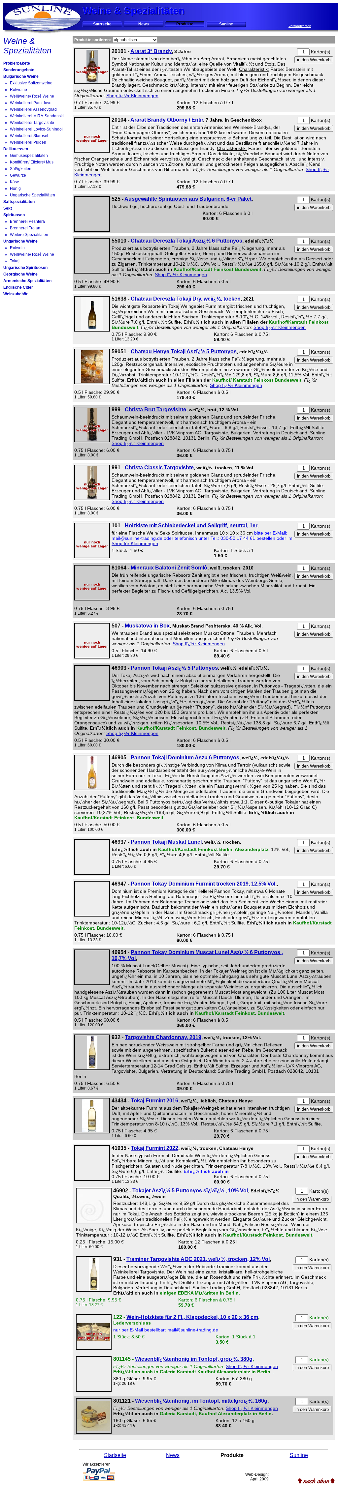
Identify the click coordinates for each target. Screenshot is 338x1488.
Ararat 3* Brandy (151, 51)
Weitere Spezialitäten (29, 234)
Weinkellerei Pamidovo (30, 103)
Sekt (7, 208)
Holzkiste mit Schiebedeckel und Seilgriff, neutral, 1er (191, 525)
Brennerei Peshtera (27, 221)
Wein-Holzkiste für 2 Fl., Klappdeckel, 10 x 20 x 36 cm (192, 1317)
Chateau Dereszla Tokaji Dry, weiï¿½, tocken (186, 299)
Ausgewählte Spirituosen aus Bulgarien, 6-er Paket (188, 199)
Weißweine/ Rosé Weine (32, 96)
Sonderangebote (18, 70)
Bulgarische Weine (21, 76)
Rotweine (18, 89)
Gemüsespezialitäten (29, 155)
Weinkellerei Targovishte (32, 122)
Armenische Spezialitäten (27, 280)
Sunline (226, 24)
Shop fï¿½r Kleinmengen (132, 95)
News (143, 24)
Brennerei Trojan (25, 228)
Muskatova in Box (147, 625)
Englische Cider (18, 287)
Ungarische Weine (20, 241)
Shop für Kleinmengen (135, 543)
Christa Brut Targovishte (155, 409)
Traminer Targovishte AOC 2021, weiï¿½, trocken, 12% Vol (198, 1259)
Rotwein (17, 248)
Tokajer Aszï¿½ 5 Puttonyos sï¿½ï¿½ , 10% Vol (190, 1190)
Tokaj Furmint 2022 (154, 1148)
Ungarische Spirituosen (25, 267)
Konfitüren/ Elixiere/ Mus (31, 162)
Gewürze (18, 175)
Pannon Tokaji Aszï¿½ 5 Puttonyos (174, 668)
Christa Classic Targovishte (159, 467)
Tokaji (15, 261)
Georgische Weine (20, 274)
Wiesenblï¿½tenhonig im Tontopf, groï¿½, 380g (194, 1359)
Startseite (102, 24)
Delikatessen (15, 149)
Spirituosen (14, 215)
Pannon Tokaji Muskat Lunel (166, 842)
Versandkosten (299, 26)
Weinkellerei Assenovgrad (33, 109)
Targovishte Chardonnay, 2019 (163, 1037)
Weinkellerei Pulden (28, 142)
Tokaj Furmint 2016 (154, 1100)
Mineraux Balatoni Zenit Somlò (169, 567)
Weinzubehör (15, 294)
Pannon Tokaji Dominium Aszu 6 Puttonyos (185, 757)
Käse (14, 182)
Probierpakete (16, 63)
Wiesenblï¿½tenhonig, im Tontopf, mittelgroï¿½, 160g (201, 1401)
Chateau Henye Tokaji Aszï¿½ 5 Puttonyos (184, 351)
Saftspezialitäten (19, 201)
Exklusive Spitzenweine (31, 83)
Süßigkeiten (20, 168)
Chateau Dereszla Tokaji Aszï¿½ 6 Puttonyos (186, 241)
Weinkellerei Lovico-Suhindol (36, 129)
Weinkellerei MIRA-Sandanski (37, 116)
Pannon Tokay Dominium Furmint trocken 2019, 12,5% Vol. (204, 884)
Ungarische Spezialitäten (32, 195)
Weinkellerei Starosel (29, 135)
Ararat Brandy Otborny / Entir (166, 120)
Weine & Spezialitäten (27, 45)
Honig (15, 188)
